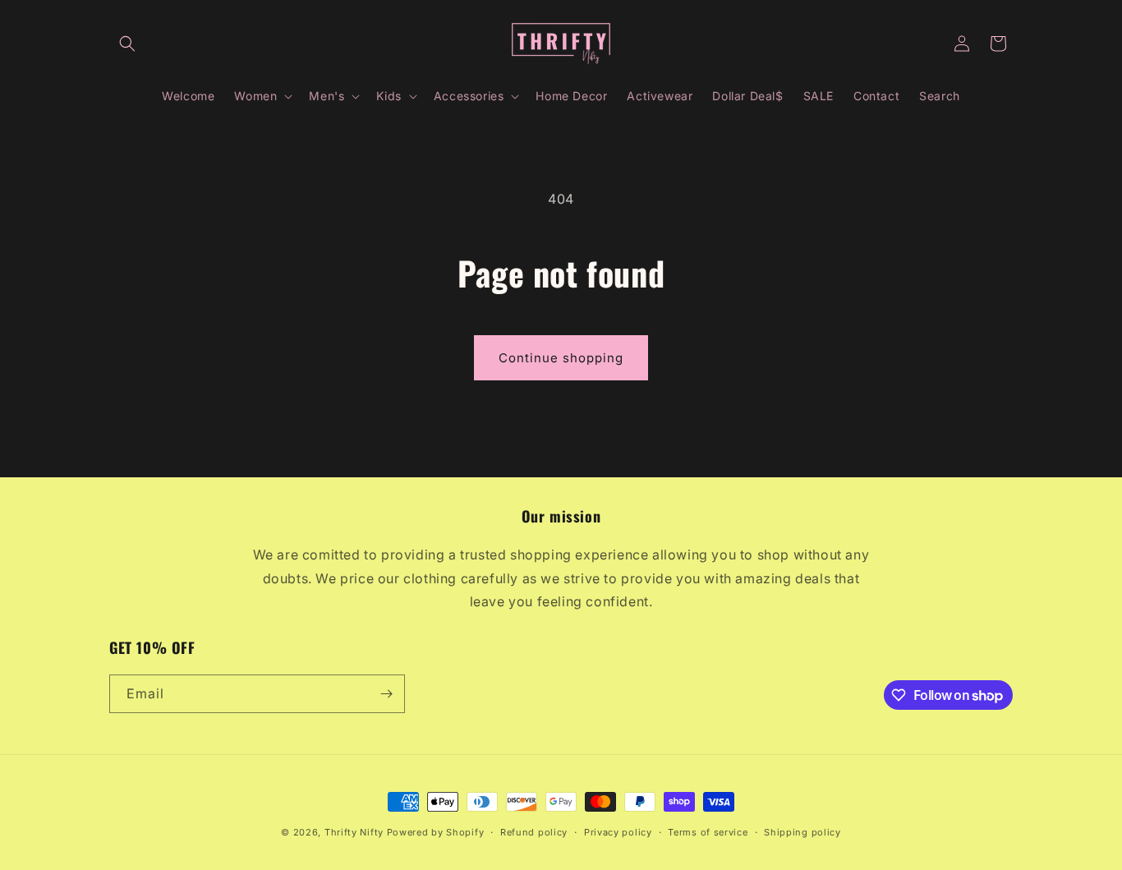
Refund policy (534, 832)
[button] (127, 43)
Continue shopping (561, 358)
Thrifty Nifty (354, 832)
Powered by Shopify (436, 832)
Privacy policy (618, 832)
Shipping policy (802, 832)
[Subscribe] (386, 693)
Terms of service (707, 832)
